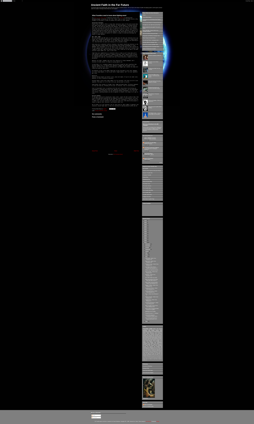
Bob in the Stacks (148, 404)
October (147, 247)
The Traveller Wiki (147, 192)
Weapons (152, 347)
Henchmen (156, 357)
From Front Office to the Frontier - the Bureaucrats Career (153, 75)
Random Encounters (155, 334)
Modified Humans (151, 354)
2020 (145, 231)
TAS (158, 351)
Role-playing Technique (157, 337)
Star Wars (153, 356)
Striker (144, 342)
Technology (145, 347)
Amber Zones (155, 330)
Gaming (96, 110)
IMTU (154, 329)
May (147, 256)
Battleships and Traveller (150, 311)
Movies (145, 356)
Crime (144, 340)
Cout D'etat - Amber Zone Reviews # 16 (150, 259)
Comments (95, 417)
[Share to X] (112, 109)
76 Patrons (158, 347)
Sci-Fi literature (148, 338)
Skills (144, 333)
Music (160, 357)
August (147, 251)
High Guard (160, 355)
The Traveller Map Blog (148, 190)
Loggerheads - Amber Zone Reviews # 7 (151, 300)
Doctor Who (151, 357)
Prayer (153, 353)
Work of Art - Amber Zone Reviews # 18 (150, 262)
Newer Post (95, 150)
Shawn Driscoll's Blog (147, 181)
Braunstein (150, 355)
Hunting (158, 346)
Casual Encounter (158, 336)
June (147, 254)
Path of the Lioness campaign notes (150, 44)
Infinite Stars (145, 177)
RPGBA (149, 356)
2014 (145, 242)
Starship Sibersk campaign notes (150, 42)
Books (158, 343)
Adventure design (147, 331)
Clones (146, 357)
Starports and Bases (148, 143)
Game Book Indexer (147, 17)
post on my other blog (100, 17)
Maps (149, 353)
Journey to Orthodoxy (147, 366)
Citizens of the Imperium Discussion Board (152, 170)
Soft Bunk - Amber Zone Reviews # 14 (150, 275)
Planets (151, 342)
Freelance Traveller (147, 175)
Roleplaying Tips (146, 179)
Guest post (155, 355)
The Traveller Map (147, 188)
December (148, 244)
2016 (145, 238)
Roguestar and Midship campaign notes (151, 35)
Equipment (147, 337)
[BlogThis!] (111, 109)
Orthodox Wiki (146, 368)
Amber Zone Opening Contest (151, 269)
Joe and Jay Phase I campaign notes (150, 40)
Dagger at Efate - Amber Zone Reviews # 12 (151, 286)
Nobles (152, 343)
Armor (144, 349)
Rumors (151, 352)
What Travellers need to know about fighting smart (151, 306)
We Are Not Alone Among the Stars (150, 33)
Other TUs (158, 354)
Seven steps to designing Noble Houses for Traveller (152, 309)
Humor (144, 348)
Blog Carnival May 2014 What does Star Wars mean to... (151, 280)
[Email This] (109, 109)
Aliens (146, 345)
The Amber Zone (146, 183)
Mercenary (147, 339)
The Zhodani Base (148, 153)
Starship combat (146, 344)
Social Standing (152, 351)
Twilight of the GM (147, 196)
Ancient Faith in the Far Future (110, 4)
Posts (94, 415)
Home (115, 150)
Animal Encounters (158, 338)
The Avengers (158, 356)
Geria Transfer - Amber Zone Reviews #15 (151, 272)
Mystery (153, 348)
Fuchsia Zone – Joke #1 (149, 154)
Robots (151, 358)
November (148, 245)
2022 (145, 227)
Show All (160, 162)
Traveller (105, 110)
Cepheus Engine (156, 339)
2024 (145, 224)
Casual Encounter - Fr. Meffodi (151, 313)
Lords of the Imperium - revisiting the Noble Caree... (151, 315)
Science (152, 345)
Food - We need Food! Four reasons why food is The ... (151, 318)
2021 (145, 229)
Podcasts (145, 355)
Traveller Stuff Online (147, 194)
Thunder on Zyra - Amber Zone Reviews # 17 (151, 265)
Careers (151, 346)
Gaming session (158, 335)
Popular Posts (145, 358)
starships (157, 340)
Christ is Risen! (147, 159)
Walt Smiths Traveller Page (148, 198)
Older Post (136, 150)
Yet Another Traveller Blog (150, 142)
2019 (145, 233)
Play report (159, 348)
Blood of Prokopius (148, 158)
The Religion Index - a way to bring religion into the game (154, 113)
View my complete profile (148, 406)
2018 (145, 235)
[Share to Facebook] (113, 109)
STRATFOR (122, 17)
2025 (145, 222)
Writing (150, 335)
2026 (145, 220)
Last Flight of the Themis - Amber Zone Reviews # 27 (151, 267)
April (147, 321)
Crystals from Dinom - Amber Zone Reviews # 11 (151, 289)
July (147, 253)
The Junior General (147, 185)
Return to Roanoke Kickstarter (150, 138)
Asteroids (158, 353)
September (148, 249)
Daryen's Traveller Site (147, 172)
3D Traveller (145, 168)
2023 (145, 226)
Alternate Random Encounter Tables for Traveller (154, 81)
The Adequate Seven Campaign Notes (151, 46)
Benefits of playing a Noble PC (154, 55)
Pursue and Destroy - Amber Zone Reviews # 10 (151, 291)
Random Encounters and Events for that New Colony (154, 88)
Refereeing (157, 331)
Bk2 (161, 351)
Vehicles (150, 340)
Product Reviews (148, 336)
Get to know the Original (148, 372)
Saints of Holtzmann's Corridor (149, 48)
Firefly (144, 353)
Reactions (158, 349)
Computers (146, 352)
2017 (145, 237)
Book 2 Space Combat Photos (149, 37)
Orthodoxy (152, 333)
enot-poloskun (148, 421)
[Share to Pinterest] (114, 109)
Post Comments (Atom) (118, 154)
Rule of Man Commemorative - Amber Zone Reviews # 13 (151, 283)
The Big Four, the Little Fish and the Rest (151, 24)
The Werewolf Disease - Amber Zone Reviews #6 (151, 303)
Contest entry (157, 352)
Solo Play (155, 358)
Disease (144, 354)
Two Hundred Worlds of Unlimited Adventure (152, 22)
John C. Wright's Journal (150, 137)
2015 (145, 240)
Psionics (148, 348)
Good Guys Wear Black (148, 370)
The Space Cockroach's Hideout (151, 147)
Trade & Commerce (157, 344)
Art (143, 357)
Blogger (157, 421)
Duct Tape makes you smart (151, 277)
